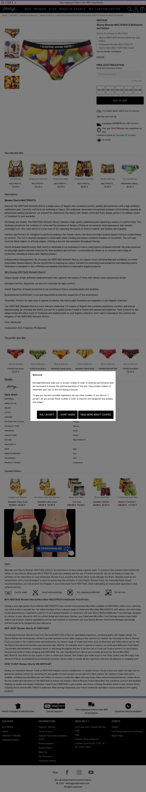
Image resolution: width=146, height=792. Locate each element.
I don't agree (67, 414)
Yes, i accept (46, 414)
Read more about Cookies (96, 414)
